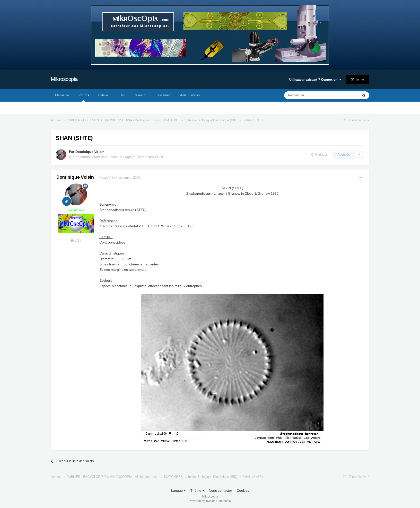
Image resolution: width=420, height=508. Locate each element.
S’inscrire (357, 79)
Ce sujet (346, 95)
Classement (163, 95)
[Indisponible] (232, 369)
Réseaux (139, 95)
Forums (83, 95)
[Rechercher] (364, 95)
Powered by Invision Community (210, 501)
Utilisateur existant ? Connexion (314, 79)
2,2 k (78, 240)
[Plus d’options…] (360, 177)
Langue (177, 490)
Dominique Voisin (90, 152)
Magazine (62, 95)
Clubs (121, 95)
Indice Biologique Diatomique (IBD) (136, 157)
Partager (320, 154)
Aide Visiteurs (190, 95)
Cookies (243, 490)
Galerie (103, 95)
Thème (196, 490)
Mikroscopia (64, 79)
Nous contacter (220, 490)
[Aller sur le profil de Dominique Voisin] (61, 154)
